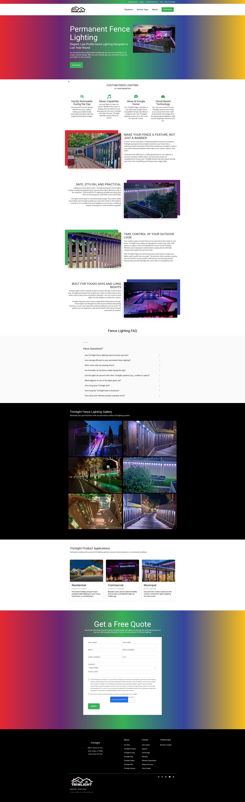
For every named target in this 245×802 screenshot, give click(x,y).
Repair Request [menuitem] (133, 2)
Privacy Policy (111, 690)
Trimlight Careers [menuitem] (129, 768)
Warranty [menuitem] (145, 757)
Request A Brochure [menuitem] (152, 2)
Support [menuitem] (142, 2)
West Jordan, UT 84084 (95, 751)
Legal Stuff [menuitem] (73, 789)
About (154, 9)
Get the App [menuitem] (146, 753)
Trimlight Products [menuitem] (130, 749)
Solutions (128, 9)
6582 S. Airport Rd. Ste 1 (95, 748)
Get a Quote (167, 9)
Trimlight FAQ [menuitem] (128, 764)
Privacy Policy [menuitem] (82, 789)
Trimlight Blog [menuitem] (128, 757)
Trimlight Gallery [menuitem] (129, 760)
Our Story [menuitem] (127, 745)
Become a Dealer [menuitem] (170, 2)
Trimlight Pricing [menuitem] (129, 753)
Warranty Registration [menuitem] (149, 760)
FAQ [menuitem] (161, 2)
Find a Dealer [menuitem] (146, 768)
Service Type (142, 9)
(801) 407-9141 (98, 754)
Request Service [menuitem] (147, 764)
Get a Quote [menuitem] (146, 745)
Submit (93, 706)
